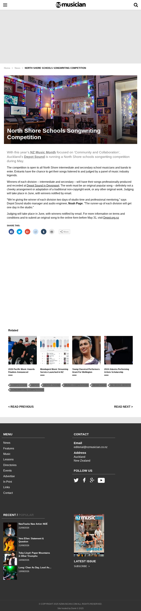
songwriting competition (27, 389)
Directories (10, 465)
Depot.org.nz (111, 217)
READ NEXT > (123, 406)
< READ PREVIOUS (21, 406)
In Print (7, 481)
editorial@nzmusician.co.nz (90, 447)
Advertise (9, 476)
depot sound (52, 385)
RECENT (9, 515)
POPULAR (26, 515)
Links (6, 487)
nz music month (120, 385)
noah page (99, 385)
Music (6, 453)
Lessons (8, 459)
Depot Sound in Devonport (43, 185)
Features (8, 448)
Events (7, 470)
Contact (8, 492)
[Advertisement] (70, 37)
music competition (76, 385)
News (6, 442)
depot (35, 385)
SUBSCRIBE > (82, 566)
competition (19, 385)
